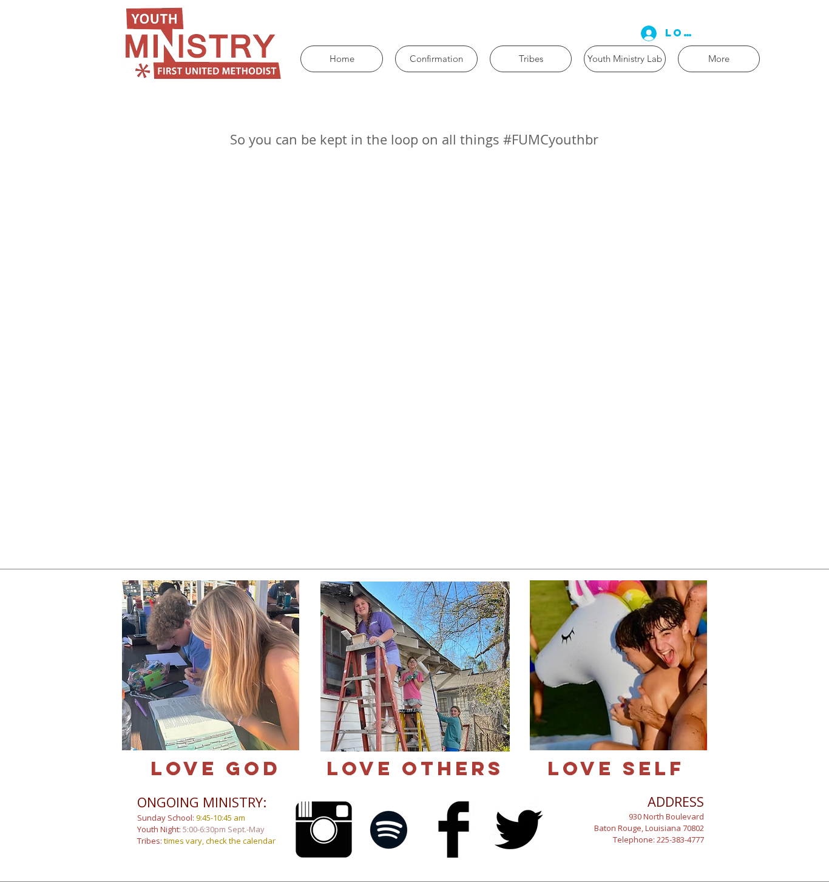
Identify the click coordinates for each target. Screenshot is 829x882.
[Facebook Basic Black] (453, 829)
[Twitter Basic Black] (518, 829)
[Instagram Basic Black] (324, 829)
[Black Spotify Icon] (389, 829)
